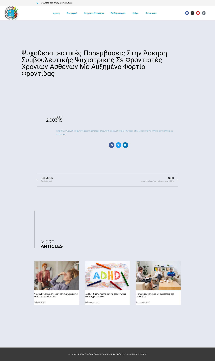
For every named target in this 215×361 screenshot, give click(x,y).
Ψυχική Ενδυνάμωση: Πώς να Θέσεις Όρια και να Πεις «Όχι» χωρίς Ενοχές (56, 295)
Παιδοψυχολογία (118, 13)
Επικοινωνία (151, 13)
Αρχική (56, 13)
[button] (111, 145)
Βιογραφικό (72, 13)
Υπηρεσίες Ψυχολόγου (94, 13)
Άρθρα (135, 13)
